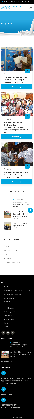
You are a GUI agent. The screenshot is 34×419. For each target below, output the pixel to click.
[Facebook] (8, 333)
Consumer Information (12, 250)
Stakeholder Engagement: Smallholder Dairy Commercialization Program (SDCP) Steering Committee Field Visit (16, 127)
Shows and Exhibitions (12, 262)
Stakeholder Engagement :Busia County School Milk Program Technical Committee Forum (15, 79)
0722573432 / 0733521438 (10, 408)
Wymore (19, 418)
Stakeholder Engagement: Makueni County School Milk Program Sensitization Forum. (16, 174)
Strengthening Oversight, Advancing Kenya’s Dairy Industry (21, 204)
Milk (5, 254)
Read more (16, 87)
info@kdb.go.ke (7, 394)
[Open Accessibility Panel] (30, 210)
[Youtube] (13, 333)
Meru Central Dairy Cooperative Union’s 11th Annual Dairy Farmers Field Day (21, 354)
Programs (7, 74)
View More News (7, 361)
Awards (6, 246)
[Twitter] (3, 333)
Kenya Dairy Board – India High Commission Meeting (21, 226)
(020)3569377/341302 (9, 405)
